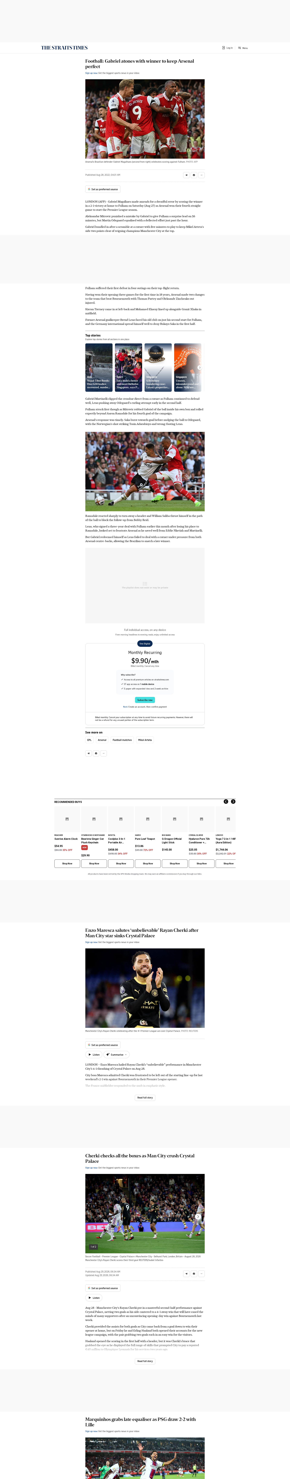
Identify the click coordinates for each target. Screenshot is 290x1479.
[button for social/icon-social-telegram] (186, 175)
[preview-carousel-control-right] (199, 367)
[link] (64, 47)
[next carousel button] (198, 1217)
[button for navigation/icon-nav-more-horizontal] (201, 175)
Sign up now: (91, 72)
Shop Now (67, 863)
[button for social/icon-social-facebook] (194, 175)
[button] (227, 47)
